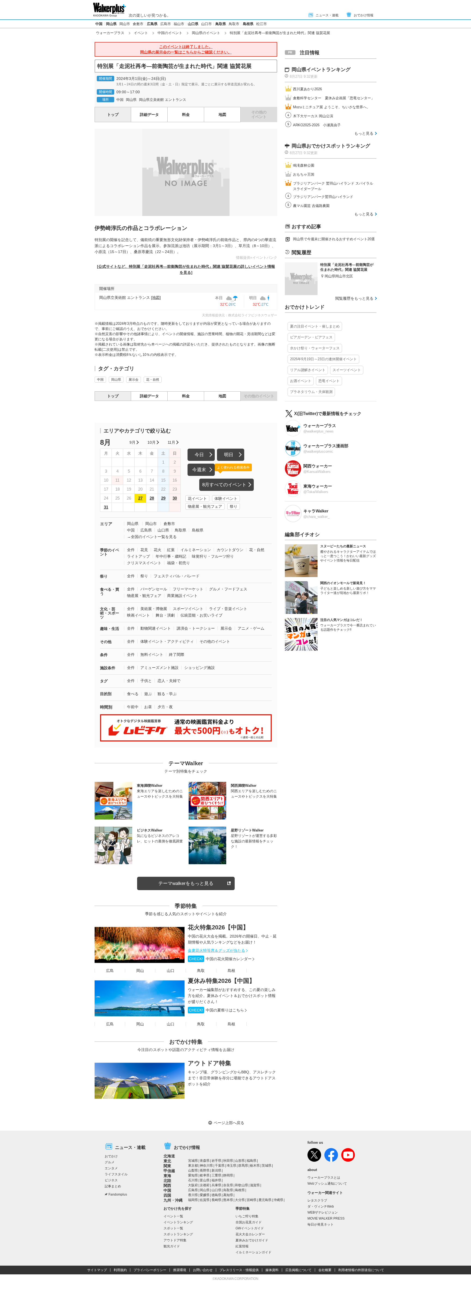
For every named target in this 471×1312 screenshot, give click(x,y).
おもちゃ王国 (303, 174)
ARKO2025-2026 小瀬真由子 (317, 125)
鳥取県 (220, 24)
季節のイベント (109, 552)
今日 (199, 454)
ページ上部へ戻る (229, 1123)
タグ (104, 681)
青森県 (205, 1161)
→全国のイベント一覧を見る (152, 537)
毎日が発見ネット (320, 1224)
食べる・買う (109, 591)
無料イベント (151, 654)
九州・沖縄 (173, 1200)
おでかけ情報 (363, 15)
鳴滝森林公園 (303, 165)
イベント (141, 33)
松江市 (261, 24)
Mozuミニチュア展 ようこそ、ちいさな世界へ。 (331, 107)
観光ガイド (172, 1246)
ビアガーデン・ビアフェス (311, 337)
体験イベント (226, 498)
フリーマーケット (188, 589)
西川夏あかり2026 (307, 89)
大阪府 (193, 1185)
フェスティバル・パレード (177, 576)
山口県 (193, 24)
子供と (146, 680)
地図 (222, 114)
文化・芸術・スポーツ (109, 613)
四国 (167, 1195)
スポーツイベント (188, 609)
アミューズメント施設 (159, 667)
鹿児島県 (264, 1200)
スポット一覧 (173, 1228)
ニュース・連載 (327, 15)
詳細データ (149, 114)
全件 (131, 550)
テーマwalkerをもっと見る (185, 883)
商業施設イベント (182, 595)
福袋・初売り (178, 563)
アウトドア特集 (209, 1063)
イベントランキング (178, 1222)
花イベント (197, 498)
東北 (167, 1161)
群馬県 (243, 1165)
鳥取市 (234, 24)
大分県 (240, 1200)
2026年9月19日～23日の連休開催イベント (323, 359)
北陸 (167, 1180)
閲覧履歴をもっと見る (354, 298)
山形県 (240, 1161)
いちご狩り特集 (246, 1216)
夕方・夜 (165, 707)
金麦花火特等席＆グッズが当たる (216, 950)
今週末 (199, 469)
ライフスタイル (116, 1174)
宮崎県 (251, 1200)
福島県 (251, 1161)
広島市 (165, 24)
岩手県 (216, 1161)
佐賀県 (205, 1200)
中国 (98, 24)
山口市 (206, 24)
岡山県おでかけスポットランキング (331, 146)
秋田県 (228, 1161)
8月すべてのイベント (224, 484)
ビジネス (111, 1180)
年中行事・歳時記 (171, 556)
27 (140, 498)
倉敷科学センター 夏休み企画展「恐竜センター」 (334, 98)
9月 (132, 442)
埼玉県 (231, 1165)
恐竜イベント (329, 381)
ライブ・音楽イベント (228, 609)
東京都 (193, 1165)
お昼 (148, 707)
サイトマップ (97, 1270)
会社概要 (324, 1270)
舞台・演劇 (165, 615)
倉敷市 (138, 24)
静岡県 (228, 1175)
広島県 (152, 24)
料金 (186, 114)
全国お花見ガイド (248, 1222)
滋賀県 (255, 1185)
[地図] (156, 297)
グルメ (109, 1162)
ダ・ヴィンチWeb (320, 1206)
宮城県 (193, 1161)
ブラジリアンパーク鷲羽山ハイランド (323, 197)
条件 (104, 655)
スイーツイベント (347, 370)
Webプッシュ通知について (327, 1183)
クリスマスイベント (144, 563)
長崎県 (216, 1200)
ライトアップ (138, 556)
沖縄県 (278, 1200)
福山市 (179, 24)
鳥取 (201, 970)
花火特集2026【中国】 (218, 927)
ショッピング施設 (199, 667)
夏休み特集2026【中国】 (221, 980)
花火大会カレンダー (250, 1234)
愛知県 (193, 1175)
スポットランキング (178, 1234)
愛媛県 (205, 1195)
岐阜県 (205, 1175)
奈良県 (228, 1185)
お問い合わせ (203, 1270)
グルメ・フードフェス (228, 589)
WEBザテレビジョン (322, 1212)
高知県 (228, 1195)
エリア (106, 523)
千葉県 (220, 1165)
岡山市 (124, 24)
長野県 (205, 1170)
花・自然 (152, 380)
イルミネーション (195, 550)
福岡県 (193, 1200)
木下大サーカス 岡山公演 (313, 116)
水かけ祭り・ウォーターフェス (315, 348)
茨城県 (266, 1165)
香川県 (193, 1195)
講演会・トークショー (196, 628)
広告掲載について (298, 1270)
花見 (144, 550)
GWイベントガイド (249, 1228)
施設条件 (107, 668)
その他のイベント (215, 641)
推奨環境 (179, 1270)
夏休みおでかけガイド (251, 1240)
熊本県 (228, 1200)
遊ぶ (148, 694)
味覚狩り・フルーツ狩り (213, 556)
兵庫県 (216, 1185)
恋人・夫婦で (169, 680)
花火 (157, 550)
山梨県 (193, 1170)
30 (175, 498)
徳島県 (216, 1195)
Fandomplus (117, 1194)
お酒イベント (300, 381)
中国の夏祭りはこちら (216, 1010)
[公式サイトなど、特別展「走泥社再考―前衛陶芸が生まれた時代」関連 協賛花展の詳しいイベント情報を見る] (186, 269)
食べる (132, 694)
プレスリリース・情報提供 (239, 1270)
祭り (233, 506)
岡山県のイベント (206, 33)
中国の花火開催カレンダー (220, 959)
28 (152, 498)
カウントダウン (230, 550)
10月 (151, 442)
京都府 (205, 1185)
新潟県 (216, 1170)
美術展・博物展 (153, 609)
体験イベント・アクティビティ (167, 641)
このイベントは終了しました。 (186, 49)
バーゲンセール (153, 589)
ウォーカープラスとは (323, 1177)
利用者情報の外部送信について (361, 1270)
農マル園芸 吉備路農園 (311, 206)
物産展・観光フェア (205, 506)
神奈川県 (206, 1165)
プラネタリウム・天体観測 (311, 392)
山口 (170, 970)
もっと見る (363, 133)
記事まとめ (113, 1186)
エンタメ (111, 1168)
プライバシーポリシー (150, 1270)
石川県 (193, 1180)
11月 (171, 442)
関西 (167, 1185)
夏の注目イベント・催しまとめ (315, 326)
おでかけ (111, 1156)
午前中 (132, 707)
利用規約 (120, 1270)
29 (163, 498)
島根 (231, 970)
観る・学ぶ (167, 694)
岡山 (140, 970)
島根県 (248, 24)
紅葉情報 (242, 1246)
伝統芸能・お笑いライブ (201, 615)
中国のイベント (170, 33)
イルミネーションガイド (253, 1252)
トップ (113, 114)
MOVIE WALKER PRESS (326, 1218)
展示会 (133, 380)
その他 (105, 642)
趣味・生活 (109, 628)
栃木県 (255, 1165)
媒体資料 (272, 1270)
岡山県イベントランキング (321, 69)
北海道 (169, 1156)
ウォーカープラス (110, 33)
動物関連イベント (155, 628)
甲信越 (169, 1171)
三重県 (216, 1175)
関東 (167, 1166)
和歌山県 (241, 1185)
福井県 (216, 1180)
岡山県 (111, 24)
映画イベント (138, 615)
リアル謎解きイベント (307, 370)
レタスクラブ (317, 1200)
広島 (110, 970)
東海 (167, 1175)
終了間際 (176, 654)
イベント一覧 (173, 1216)
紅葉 (171, 550)
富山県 (205, 1180)
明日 (228, 454)
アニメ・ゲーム (251, 628)
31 (106, 507)
